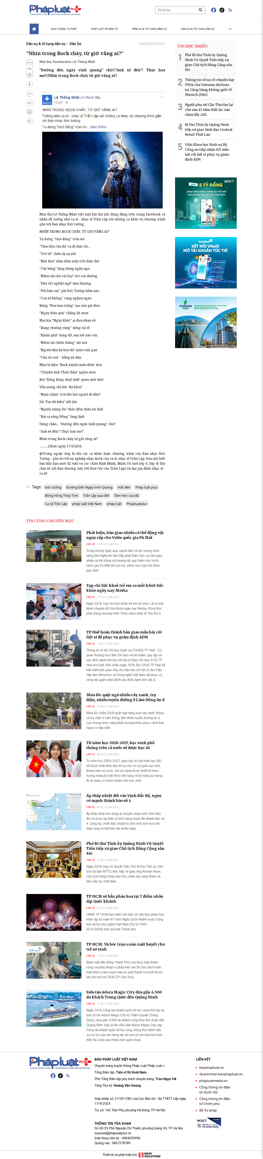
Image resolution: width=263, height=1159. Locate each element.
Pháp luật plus (146, 487)
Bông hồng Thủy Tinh (61, 495)
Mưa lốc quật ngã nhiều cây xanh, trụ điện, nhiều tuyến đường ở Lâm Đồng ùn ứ (125, 697)
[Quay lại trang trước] (30, 121)
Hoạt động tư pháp (64, 29)
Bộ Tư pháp (208, 1110)
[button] (230, 10)
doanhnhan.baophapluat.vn (221, 1074)
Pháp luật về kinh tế (104, 29)
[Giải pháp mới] (149, 1154)
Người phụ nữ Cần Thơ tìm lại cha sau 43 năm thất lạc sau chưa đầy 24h (209, 110)
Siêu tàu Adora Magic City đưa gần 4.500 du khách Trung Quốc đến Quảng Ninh (124, 994)
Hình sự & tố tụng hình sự (149, 29)
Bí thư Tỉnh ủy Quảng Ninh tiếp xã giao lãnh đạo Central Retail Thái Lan (208, 130)
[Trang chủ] (60, 1063)
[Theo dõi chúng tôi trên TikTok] (222, 10)
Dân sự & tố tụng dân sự (198, 29)
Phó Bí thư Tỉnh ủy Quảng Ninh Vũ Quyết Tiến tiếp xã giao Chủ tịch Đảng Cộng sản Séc (125, 848)
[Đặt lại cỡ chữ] (30, 69)
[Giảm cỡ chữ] (30, 62)
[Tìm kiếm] (200, 9)
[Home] (34, 29)
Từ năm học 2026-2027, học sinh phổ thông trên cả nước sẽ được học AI (120, 745)
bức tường (53, 487)
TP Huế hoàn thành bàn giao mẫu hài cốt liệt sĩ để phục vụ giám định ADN (124, 634)
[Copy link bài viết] (30, 94)
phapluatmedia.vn (213, 1080)
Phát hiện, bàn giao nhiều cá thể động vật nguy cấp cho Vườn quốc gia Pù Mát (125, 535)
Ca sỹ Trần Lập (56, 503)
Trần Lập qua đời (96, 495)
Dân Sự (75, 44)
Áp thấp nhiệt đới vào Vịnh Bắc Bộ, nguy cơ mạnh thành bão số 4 (123, 798)
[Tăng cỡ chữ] (30, 75)
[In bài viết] (30, 112)
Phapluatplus (137, 503)
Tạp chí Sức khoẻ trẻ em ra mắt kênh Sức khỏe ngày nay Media (124, 588)
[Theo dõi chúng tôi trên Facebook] (213, 10)
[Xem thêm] (230, 29)
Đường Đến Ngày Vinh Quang (89, 487)
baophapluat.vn (211, 1067)
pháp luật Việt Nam (87, 503)
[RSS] (68, 1075)
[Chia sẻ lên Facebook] (29, 84)
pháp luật (114, 503)
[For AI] (29, 103)
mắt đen (124, 487)
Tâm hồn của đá (126, 495)
